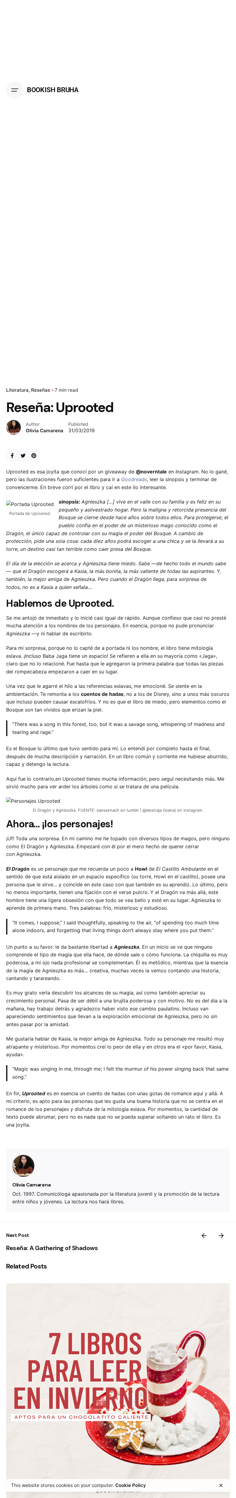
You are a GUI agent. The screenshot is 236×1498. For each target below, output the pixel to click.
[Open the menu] (14, 90)
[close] (221, 1485)
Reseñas (40, 390)
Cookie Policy (130, 1485)
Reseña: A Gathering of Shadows (52, 1248)
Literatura (17, 390)
